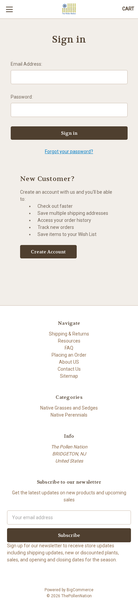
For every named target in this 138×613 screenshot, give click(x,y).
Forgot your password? (69, 151)
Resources (69, 341)
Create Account (48, 252)
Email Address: (26, 64)
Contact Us (69, 369)
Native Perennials (69, 415)
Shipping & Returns (69, 333)
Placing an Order (69, 355)
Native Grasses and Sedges (69, 408)
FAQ (69, 348)
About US (69, 362)
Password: (22, 97)
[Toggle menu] (9, 9)
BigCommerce (80, 590)
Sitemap (69, 376)
